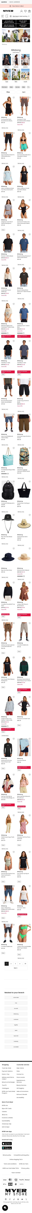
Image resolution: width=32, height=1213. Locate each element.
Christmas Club (6, 1124)
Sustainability (6, 1121)
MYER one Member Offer (6, 336)
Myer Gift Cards (6, 1108)
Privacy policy (25, 1168)
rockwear (16, 1019)
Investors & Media (7, 1118)
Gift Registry (20, 1088)
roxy (16, 1003)
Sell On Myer (5, 1127)
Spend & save (5, 614)
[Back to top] (29, 1210)
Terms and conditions (10, 1164)
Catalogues (5, 1088)
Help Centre (20, 1068)
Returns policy (7, 1155)
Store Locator (21, 1077)
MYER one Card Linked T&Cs (11, 1168)
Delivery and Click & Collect (8, 1078)
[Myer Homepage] (8, 12)
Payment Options (7, 1071)
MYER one (5, 1105)
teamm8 (16, 1036)
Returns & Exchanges (8, 1082)
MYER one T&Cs (23, 1164)
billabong (16, 1014)
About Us (4, 1114)
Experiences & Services (21, 1081)
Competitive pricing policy (21, 1155)
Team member (16, 1173)
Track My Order (6, 1068)
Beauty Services (21, 1085)
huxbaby (16, 1041)
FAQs (18, 1071)
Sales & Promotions (22, 1091)
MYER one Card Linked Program (8, 1092)
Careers (4, 1111)
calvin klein (16, 997)
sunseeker (16, 1047)
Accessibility (20, 1097)
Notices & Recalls (22, 1094)
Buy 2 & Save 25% (22, 914)
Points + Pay (5, 1074)
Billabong (4, 44)
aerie (16, 1030)
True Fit (4, 1085)
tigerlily (16, 1025)
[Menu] (2, 16)
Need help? (5, 1208)
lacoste (16, 1008)
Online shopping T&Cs (16, 1159)
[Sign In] (21, 11)
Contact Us (20, 1074)
